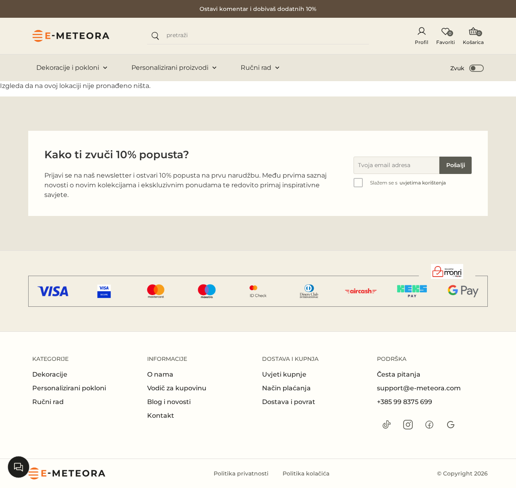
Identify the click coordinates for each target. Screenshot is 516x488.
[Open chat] (18, 467)
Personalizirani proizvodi (169, 67)
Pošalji (455, 165)
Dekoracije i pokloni (67, 67)
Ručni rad (256, 67)
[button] (467, 68)
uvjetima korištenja (422, 183)
